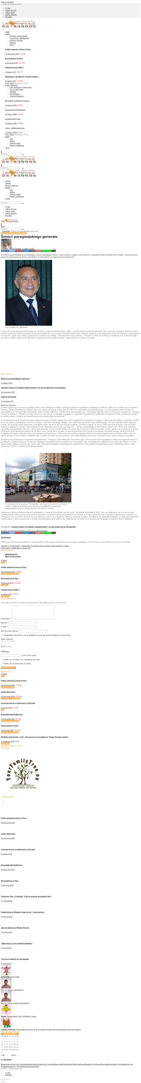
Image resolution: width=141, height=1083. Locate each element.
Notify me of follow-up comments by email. (22, 660)
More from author (13, 556)
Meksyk (4, 1064)
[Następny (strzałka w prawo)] (4, 1081)
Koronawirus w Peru (14, 58)
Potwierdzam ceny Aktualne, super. (22, 1016)
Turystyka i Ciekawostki (10, 699)
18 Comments (6, 917)
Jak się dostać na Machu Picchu (15, 928)
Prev (7, 83)
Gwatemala (67, 1064)
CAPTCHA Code (29, 655)
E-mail (4, 627)
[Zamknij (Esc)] (2, 1079)
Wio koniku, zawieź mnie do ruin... (17, 101)
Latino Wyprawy (8, 687)
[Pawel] (6, 1014)
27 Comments (6, 901)
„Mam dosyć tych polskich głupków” (17, 943)
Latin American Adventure (21, 87)
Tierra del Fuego (16, 89)
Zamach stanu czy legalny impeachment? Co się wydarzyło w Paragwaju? (33, 388)
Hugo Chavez (47, 1064)
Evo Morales (120, 1064)
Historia (12, 43)
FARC (36, 1066)
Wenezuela (57, 1064)
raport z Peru (15, 1066)
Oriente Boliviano (17, 96)
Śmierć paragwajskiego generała (15, 379)
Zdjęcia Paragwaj (8, 397)
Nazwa (4, 622)
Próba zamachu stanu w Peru (18, 49)
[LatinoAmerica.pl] (19, 28)
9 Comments (6, 948)
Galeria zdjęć (32, 1064)
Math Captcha (7, 639)
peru (9, 1064)
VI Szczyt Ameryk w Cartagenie (15, 959)
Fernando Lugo (23, 531)
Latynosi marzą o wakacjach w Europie (18, 703)
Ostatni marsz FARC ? (14, 67)
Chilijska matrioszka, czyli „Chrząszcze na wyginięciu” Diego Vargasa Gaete (34, 737)
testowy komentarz (16, 990)
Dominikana (14, 94)
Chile (74, 1064)
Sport (11, 45)
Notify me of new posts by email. (17, 663)
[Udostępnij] (4, 1079)
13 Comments (6, 932)
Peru (3, 562)
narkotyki (30, 1066)
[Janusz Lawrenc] (6, 1027)
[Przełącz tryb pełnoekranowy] (6, 1079)
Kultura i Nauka (15, 40)
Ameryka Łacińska (19, 1064)
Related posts (11, 554)
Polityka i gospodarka (18, 36)
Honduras (96, 1064)
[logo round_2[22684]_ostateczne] (23, 795)
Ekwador (88, 1064)
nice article (14, 977)
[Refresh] (5, 651)
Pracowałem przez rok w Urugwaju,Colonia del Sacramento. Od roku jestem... (48, 1029)
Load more (5, 596)
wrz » (13, 1055)
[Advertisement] (67, 355)
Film (2, 710)
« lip (3, 1055)
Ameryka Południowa (10, 732)
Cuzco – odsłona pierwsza (14, 128)
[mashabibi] (6, 974)
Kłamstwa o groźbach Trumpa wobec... (22, 76)
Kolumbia (5, 585)
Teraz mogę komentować (18, 1003)
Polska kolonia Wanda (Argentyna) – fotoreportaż (22, 912)
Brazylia (111, 1064)
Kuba (39, 1064)
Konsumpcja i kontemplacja (15, 110)
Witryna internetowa (9, 631)
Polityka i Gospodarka (18, 233)
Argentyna (80, 1064)
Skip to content (7, 2)
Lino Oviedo (35, 531)
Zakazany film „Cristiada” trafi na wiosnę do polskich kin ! (26, 896)
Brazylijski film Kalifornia (11, 714)
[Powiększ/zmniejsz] (9, 1079)
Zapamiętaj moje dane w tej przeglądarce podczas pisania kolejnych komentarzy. (37, 635)
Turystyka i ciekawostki (19, 38)
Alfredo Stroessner (9, 531)
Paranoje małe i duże (12, 119)
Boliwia (24, 1066)
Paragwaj (6, 231)
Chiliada (13, 92)
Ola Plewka (6, 537)
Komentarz (6, 619)
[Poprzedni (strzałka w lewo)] (2, 1081)
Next (12, 83)
